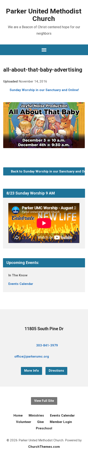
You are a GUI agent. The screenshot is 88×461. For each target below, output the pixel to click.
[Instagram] (78, 357)
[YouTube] (71, 357)
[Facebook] (64, 357)
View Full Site (44, 401)
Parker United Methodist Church (43, 15)
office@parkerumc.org (31, 356)
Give (40, 422)
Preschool (44, 428)
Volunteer (23, 422)
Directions (56, 371)
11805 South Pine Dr (44, 328)
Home (18, 415)
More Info (31, 371)
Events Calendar (20, 284)
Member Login (61, 422)
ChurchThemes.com (44, 447)
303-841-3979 (47, 345)
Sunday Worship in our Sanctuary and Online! (44, 90)
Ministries (36, 415)
